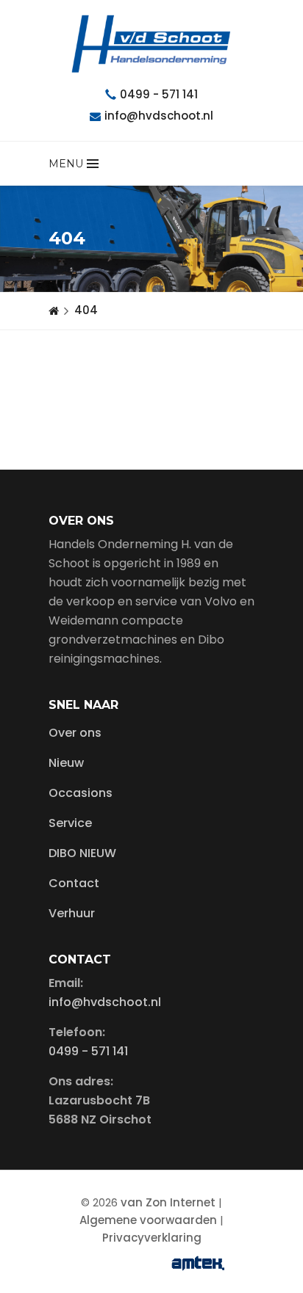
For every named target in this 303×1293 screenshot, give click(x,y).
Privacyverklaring (152, 1237)
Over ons (75, 732)
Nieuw (66, 762)
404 (86, 310)
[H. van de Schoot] (151, 44)
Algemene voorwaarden (148, 1220)
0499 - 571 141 (159, 94)
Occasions (81, 792)
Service (70, 823)
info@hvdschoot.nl (158, 115)
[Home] (54, 310)
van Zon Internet (168, 1202)
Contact (74, 883)
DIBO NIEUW (82, 853)
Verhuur (72, 913)
